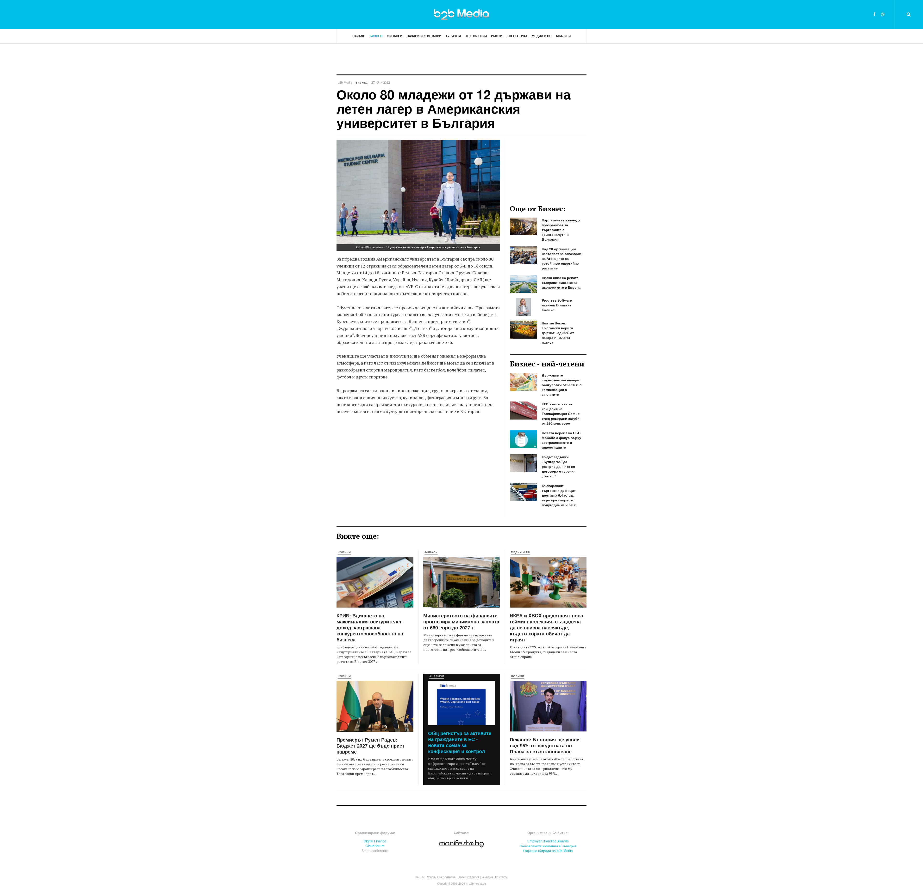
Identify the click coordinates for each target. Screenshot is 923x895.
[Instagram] (883, 14)
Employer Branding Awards (548, 841)
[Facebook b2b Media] (874, 14)
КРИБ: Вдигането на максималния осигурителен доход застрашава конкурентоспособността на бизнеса (370, 627)
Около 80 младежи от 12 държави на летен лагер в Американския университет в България (454, 108)
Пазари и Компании (424, 36)
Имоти (496, 36)
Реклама (487, 877)
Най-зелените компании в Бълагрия (548, 845)
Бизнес (376, 36)
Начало (358, 36)
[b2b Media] (461, 14)
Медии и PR (541, 36)
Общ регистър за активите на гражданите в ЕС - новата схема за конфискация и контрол (459, 742)
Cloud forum (375, 845)
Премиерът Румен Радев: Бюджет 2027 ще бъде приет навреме (371, 745)
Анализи (563, 36)
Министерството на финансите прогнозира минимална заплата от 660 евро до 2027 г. (461, 621)
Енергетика (517, 36)
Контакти (501, 877)
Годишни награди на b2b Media (548, 850)
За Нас (420, 877)
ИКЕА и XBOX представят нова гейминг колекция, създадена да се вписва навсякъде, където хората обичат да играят (546, 627)
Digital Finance (375, 841)
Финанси (394, 36)
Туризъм (453, 36)
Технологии (476, 36)
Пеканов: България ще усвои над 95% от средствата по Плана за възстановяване (545, 745)
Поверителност (468, 877)
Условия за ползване (441, 877)
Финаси (431, 552)
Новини (344, 552)
